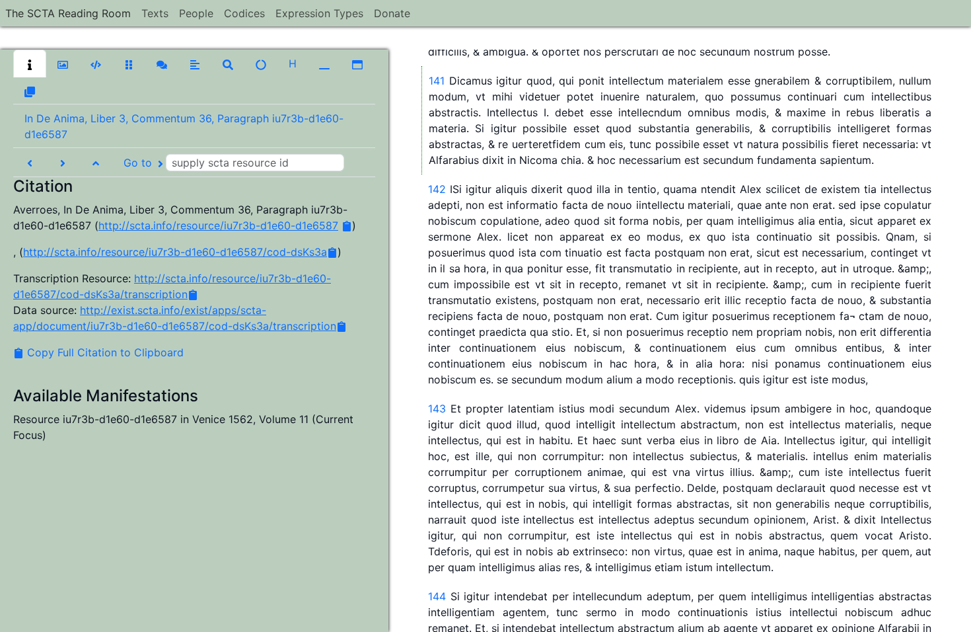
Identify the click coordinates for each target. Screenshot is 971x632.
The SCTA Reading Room (68, 13)
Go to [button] (139, 162)
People (196, 13)
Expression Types (319, 13)
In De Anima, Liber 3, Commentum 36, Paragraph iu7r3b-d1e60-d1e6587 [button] (183, 126)
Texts (154, 13)
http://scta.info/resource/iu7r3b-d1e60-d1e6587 (218, 225)
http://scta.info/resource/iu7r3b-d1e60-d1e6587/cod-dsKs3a (175, 251)
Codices (244, 13)
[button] (29, 63)
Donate (392, 13)
